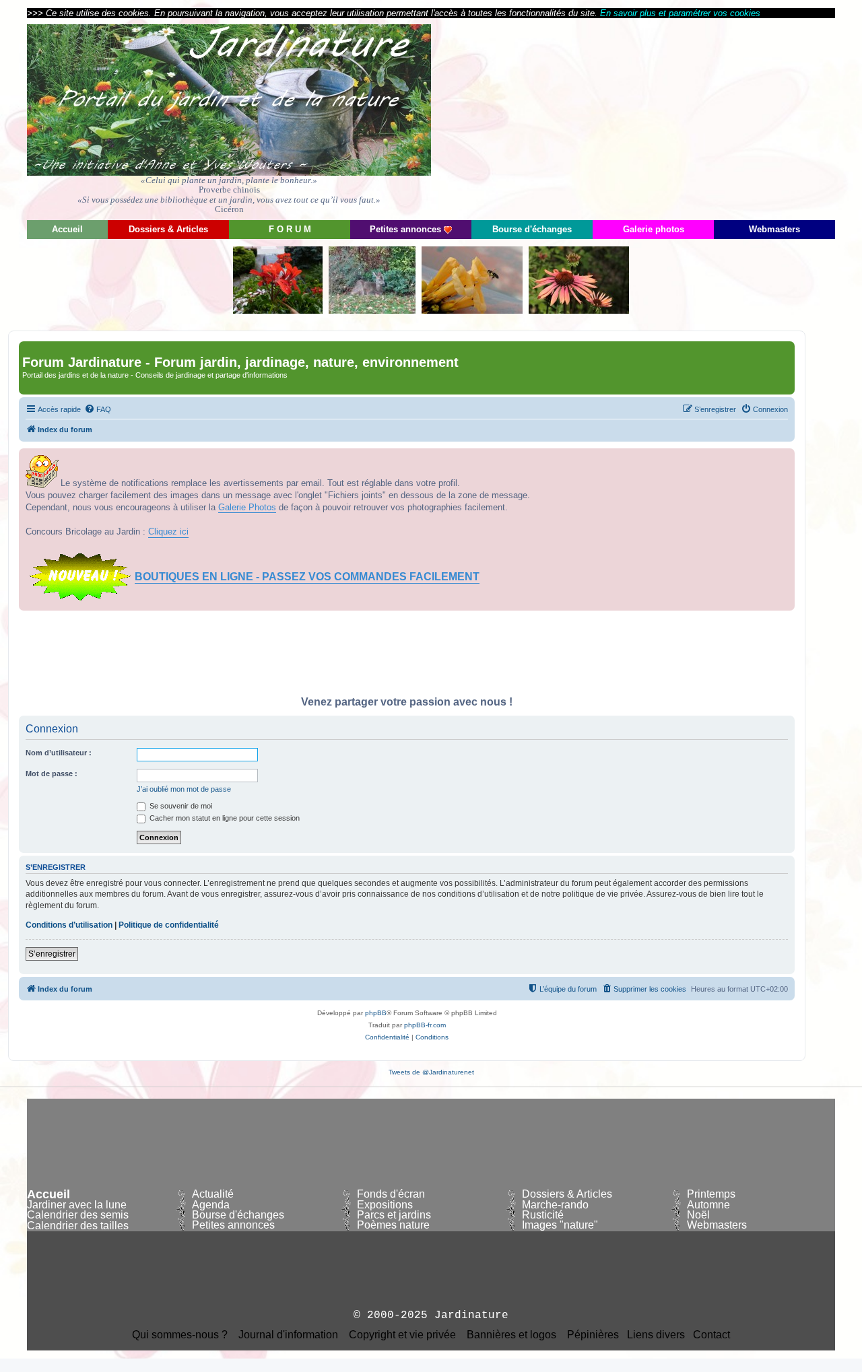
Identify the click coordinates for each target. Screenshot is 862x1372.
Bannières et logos (511, 1335)
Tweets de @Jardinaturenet (431, 1072)
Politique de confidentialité (169, 925)
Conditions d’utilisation (69, 925)
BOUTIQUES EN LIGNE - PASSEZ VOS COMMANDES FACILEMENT (307, 576)
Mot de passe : (51, 773)
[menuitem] (97, 409)
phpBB (376, 1013)
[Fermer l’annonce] (784, 459)
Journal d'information (288, 1335)
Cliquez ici (168, 531)
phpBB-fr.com (425, 1025)
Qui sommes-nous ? (180, 1335)
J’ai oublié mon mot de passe (184, 789)
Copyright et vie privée (402, 1335)
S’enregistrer (51, 954)
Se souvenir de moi (179, 806)
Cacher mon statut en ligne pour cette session (223, 818)
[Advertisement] (714, 118)
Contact (711, 1335)
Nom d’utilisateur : (59, 753)
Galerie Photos (247, 507)
